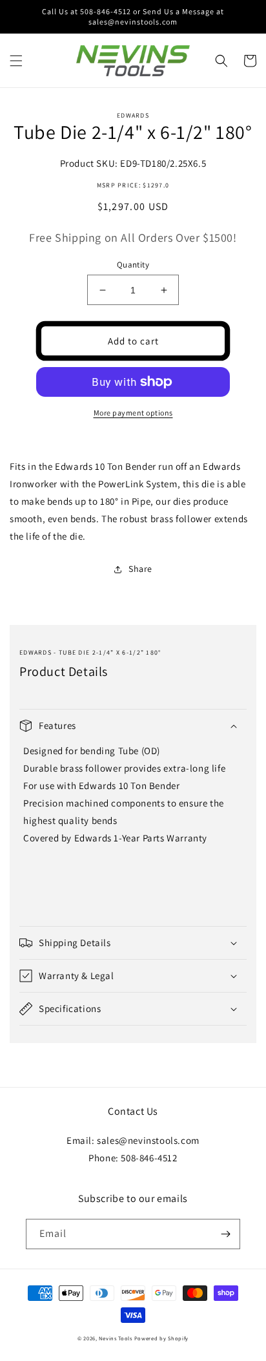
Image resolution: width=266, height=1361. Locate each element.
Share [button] (140, 569)
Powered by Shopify (161, 1338)
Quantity (133, 264)
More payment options (133, 412)
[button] (16, 61)
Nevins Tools (115, 1338)
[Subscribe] (225, 1234)
